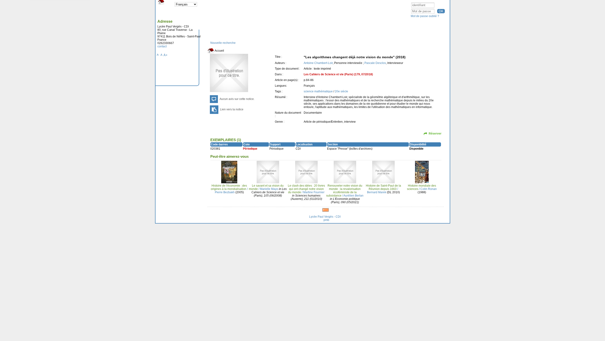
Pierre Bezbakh (225, 192)
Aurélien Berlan (353, 195)
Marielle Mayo (269, 189)
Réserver (435, 133)
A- (158, 54)
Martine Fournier (313, 192)
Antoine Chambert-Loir (318, 63)
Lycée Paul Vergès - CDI (325, 216)
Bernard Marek (376, 192)
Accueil (219, 50)
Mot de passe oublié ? (425, 16)
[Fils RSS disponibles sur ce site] (325, 209)
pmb (326, 220)
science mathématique (318, 91)
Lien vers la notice (231, 109)
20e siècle (341, 91)
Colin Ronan (428, 189)
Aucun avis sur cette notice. (237, 99)
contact (162, 46)
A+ (166, 55)
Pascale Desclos (375, 63)
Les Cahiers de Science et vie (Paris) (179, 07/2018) (338, 74)
